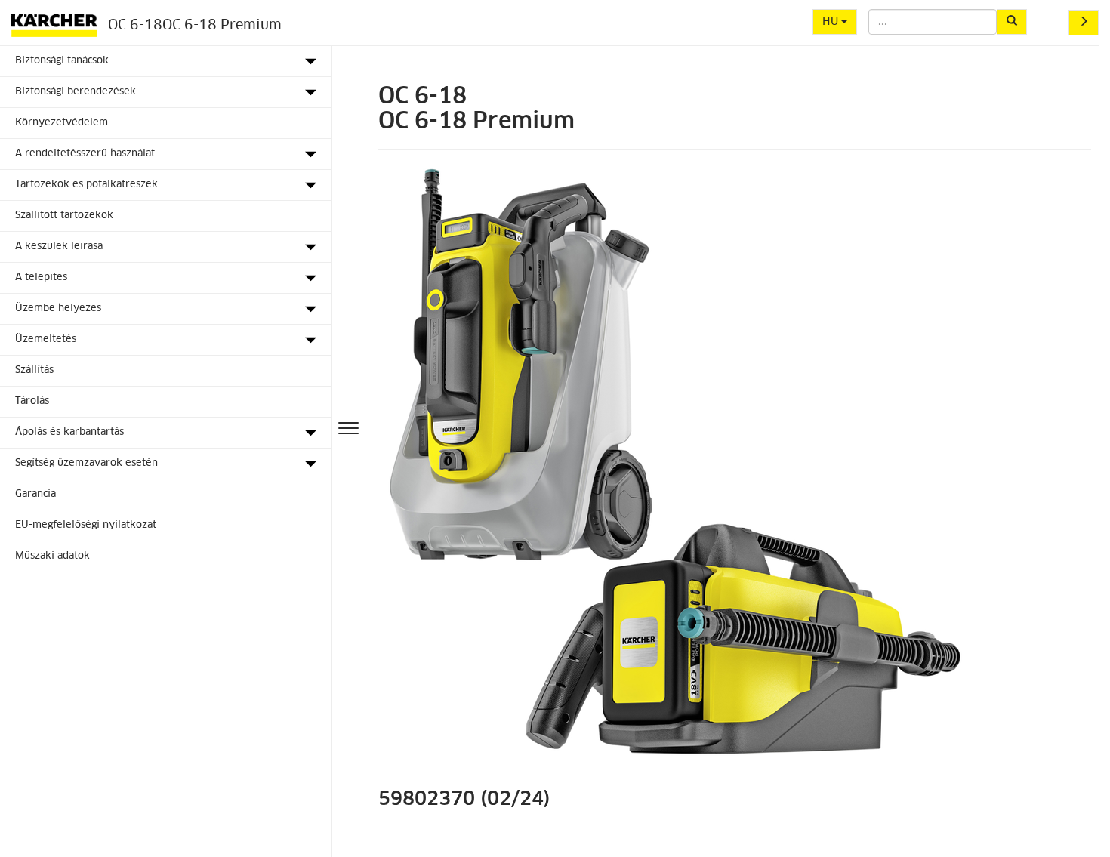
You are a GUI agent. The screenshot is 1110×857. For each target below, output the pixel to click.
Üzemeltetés (45, 339)
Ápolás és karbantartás (69, 432)
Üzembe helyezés (58, 308)
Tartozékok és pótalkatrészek (86, 185)
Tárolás (32, 401)
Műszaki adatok (52, 556)
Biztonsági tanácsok (62, 61)
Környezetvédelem (61, 123)
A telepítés (41, 277)
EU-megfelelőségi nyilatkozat (85, 525)
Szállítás (34, 370)
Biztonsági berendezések (75, 92)
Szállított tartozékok (64, 215)
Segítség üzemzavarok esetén (86, 463)
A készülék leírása (59, 246)
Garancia (35, 494)
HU (831, 22)
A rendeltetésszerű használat (85, 154)
